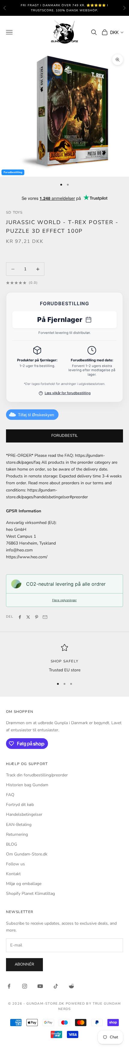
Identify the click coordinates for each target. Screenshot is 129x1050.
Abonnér (24, 964)
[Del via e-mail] (45, 617)
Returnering (17, 834)
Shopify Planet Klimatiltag (30, 893)
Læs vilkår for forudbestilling (68, 393)
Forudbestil (64, 435)
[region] (64, 658)
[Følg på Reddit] (71, 986)
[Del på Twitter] (28, 617)
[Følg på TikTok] (56, 986)
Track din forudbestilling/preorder (37, 775)
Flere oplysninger (64, 600)
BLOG (11, 844)
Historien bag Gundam (27, 785)
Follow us (15, 864)
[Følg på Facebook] (9, 986)
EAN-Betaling (19, 824)
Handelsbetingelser (24, 814)
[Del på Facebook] (19, 617)
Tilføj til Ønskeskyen (36, 415)
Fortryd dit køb (20, 804)
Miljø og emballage (23, 883)
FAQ (10, 795)
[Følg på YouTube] (40, 986)
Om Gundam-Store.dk (26, 854)
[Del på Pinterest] (36, 617)
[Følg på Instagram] (25, 986)
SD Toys (14, 212)
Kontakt (13, 874)
